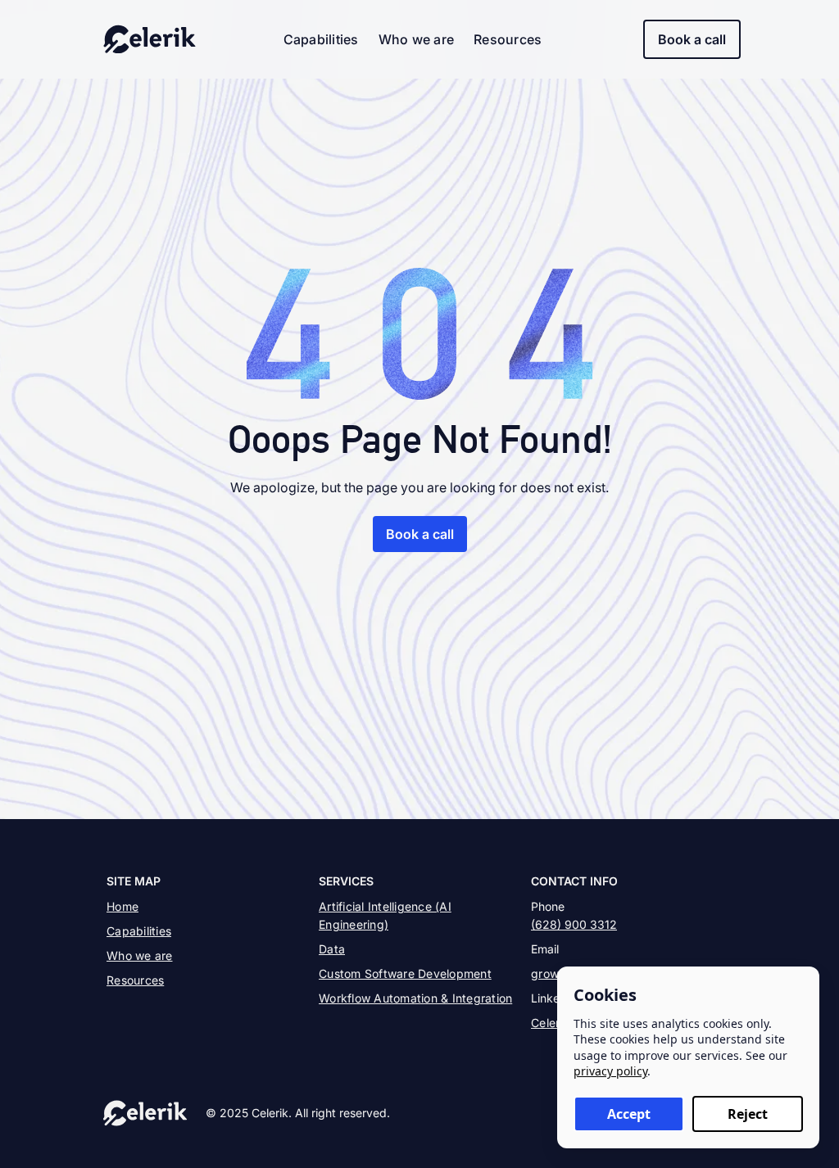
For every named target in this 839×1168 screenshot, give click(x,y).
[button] (321, 39)
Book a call (692, 39)
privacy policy (610, 1071)
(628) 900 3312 (574, 924)
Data (332, 949)
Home (122, 906)
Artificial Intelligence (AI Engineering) (385, 915)
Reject (748, 1114)
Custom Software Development (405, 973)
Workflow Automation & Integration (415, 998)
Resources (508, 39)
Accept (629, 1114)
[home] (150, 39)
